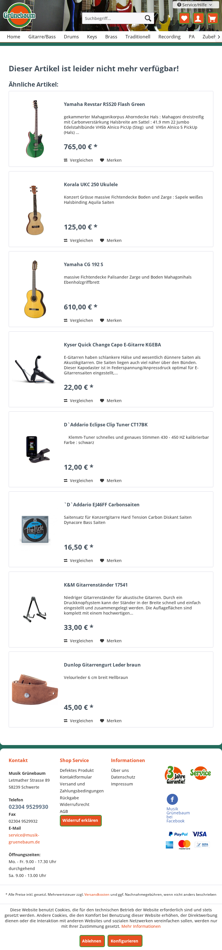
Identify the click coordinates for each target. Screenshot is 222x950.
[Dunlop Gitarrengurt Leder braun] (35, 689)
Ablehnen (91, 941)
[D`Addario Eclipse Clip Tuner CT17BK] (35, 449)
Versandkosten (97, 894)
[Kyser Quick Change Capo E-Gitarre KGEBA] (35, 369)
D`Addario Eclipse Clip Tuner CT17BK (106, 425)
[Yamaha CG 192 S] (35, 289)
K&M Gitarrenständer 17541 (96, 585)
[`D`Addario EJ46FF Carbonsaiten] (35, 529)
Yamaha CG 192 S (83, 265)
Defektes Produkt (77, 770)
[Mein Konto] (198, 18)
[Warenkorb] (213, 18)
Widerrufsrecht (74, 804)
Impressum (122, 784)
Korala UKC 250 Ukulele (91, 185)
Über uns (120, 770)
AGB (64, 811)
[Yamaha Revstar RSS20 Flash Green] (35, 129)
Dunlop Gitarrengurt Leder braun (102, 665)
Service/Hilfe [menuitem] (194, 5)
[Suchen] (148, 18)
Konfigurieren (124, 941)
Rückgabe (69, 797)
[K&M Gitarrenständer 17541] (35, 609)
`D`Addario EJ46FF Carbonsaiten (102, 505)
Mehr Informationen (141, 926)
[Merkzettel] (184, 18)
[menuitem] (118, 18)
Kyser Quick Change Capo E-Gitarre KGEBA (112, 345)
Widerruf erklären (80, 820)
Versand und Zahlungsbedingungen (82, 787)
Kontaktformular (76, 777)
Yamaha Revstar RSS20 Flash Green (104, 104)
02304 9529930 (28, 807)
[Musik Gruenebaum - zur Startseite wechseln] (19, 15)
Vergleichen (81, 160)
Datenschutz (123, 777)
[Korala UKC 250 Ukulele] (35, 209)
